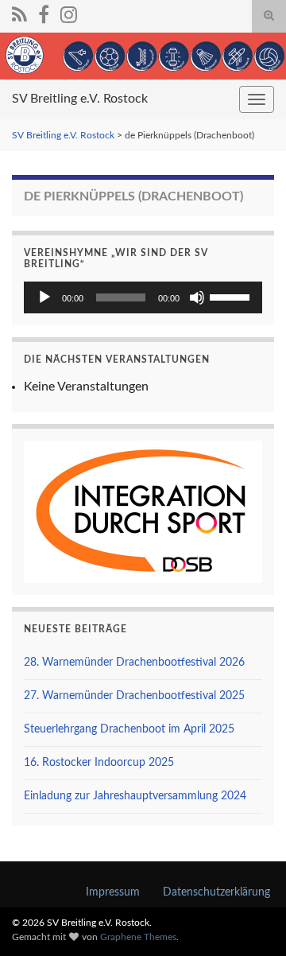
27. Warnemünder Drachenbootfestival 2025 (134, 695)
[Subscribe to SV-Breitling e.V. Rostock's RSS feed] (19, 13)
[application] (143, 297)
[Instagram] (68, 13)
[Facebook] (43, 13)
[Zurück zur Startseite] (143, 56)
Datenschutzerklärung (216, 892)
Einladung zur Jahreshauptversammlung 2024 (135, 796)
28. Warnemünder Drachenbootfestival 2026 (134, 662)
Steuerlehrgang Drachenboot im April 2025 (129, 729)
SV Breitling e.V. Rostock (80, 98)
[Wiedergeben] (44, 297)
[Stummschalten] (197, 297)
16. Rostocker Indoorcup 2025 (99, 762)
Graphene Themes (138, 937)
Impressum (113, 892)
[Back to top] (250, 920)
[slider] (232, 296)
